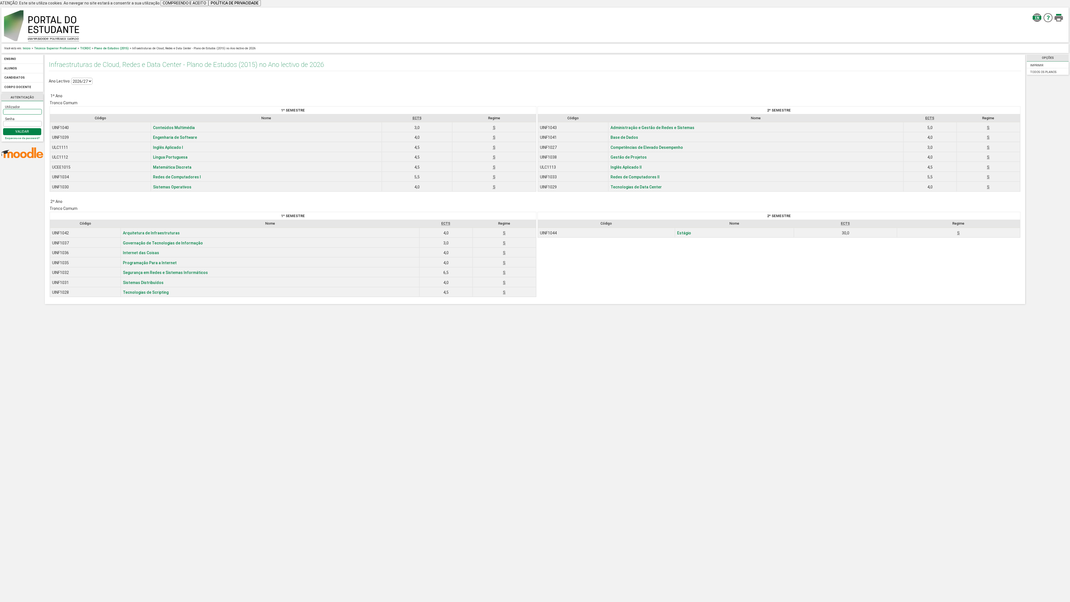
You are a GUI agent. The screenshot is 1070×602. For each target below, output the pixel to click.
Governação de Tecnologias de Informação (163, 243)
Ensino (10, 59)
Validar (22, 131)
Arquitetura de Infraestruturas (151, 233)
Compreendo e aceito (184, 3)
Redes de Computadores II (635, 177)
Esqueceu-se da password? (22, 138)
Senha (9, 119)
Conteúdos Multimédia (174, 127)
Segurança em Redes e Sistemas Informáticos (165, 272)
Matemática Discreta (172, 167)
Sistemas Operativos (172, 187)
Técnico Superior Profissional (55, 48)
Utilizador (12, 107)
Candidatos (14, 78)
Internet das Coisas (141, 253)
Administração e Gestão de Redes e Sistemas (652, 127)
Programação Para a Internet (150, 263)
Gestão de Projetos (629, 157)
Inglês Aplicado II (626, 167)
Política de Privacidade (235, 3)
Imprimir (1036, 65)
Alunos (10, 68)
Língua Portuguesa (170, 157)
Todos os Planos (1043, 72)
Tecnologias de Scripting (146, 292)
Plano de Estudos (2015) (111, 48)
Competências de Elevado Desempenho (647, 147)
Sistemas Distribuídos (143, 282)
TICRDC (85, 48)
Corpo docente (17, 87)
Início (27, 48)
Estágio (684, 233)
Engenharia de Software (175, 137)
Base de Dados (624, 137)
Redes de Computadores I (177, 177)
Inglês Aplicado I (168, 147)
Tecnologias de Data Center (636, 187)
